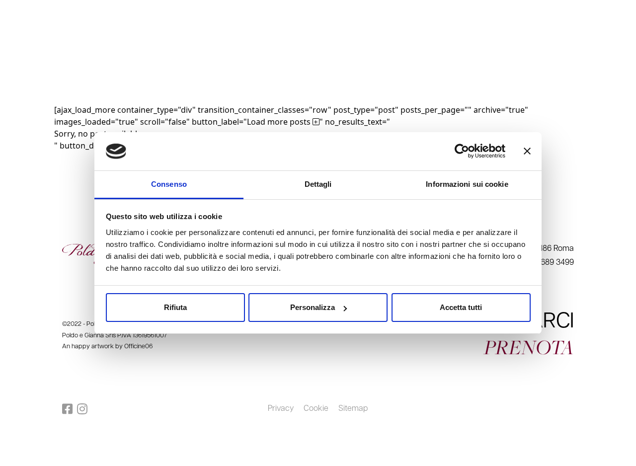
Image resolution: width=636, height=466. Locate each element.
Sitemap (353, 409)
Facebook (69, 408)
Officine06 (138, 346)
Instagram (84, 408)
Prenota (609, 48)
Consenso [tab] (169, 184)
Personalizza (312, 307)
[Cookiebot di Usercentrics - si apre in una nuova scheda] (461, 151)
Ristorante (32, 48)
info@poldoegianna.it (542, 11)
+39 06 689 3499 (602, 11)
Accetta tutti (461, 307)
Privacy (281, 409)
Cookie (316, 409)
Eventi (78, 48)
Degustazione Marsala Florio (161, 48)
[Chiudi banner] (527, 151)
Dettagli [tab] (318, 184)
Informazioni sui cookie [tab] (467, 184)
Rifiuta (175, 307)
